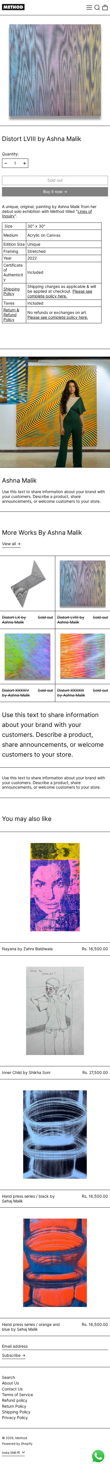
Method (21, 1438)
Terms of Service (17, 1394)
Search (8, 1377)
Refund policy (14, 1400)
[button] (97, 7)
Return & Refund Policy (11, 314)
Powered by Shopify (17, 1444)
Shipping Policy (11, 291)
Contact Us (12, 1388)
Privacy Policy (15, 1417)
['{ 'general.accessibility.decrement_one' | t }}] (5, 163)
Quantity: (10, 154)
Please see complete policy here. (59, 293)
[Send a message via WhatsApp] (98, 1456)
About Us (10, 1383)
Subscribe (11, 1355)
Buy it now (52, 191)
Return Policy (14, 1406)
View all (9, 544)
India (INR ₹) (11, 1453)
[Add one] (24, 163)
